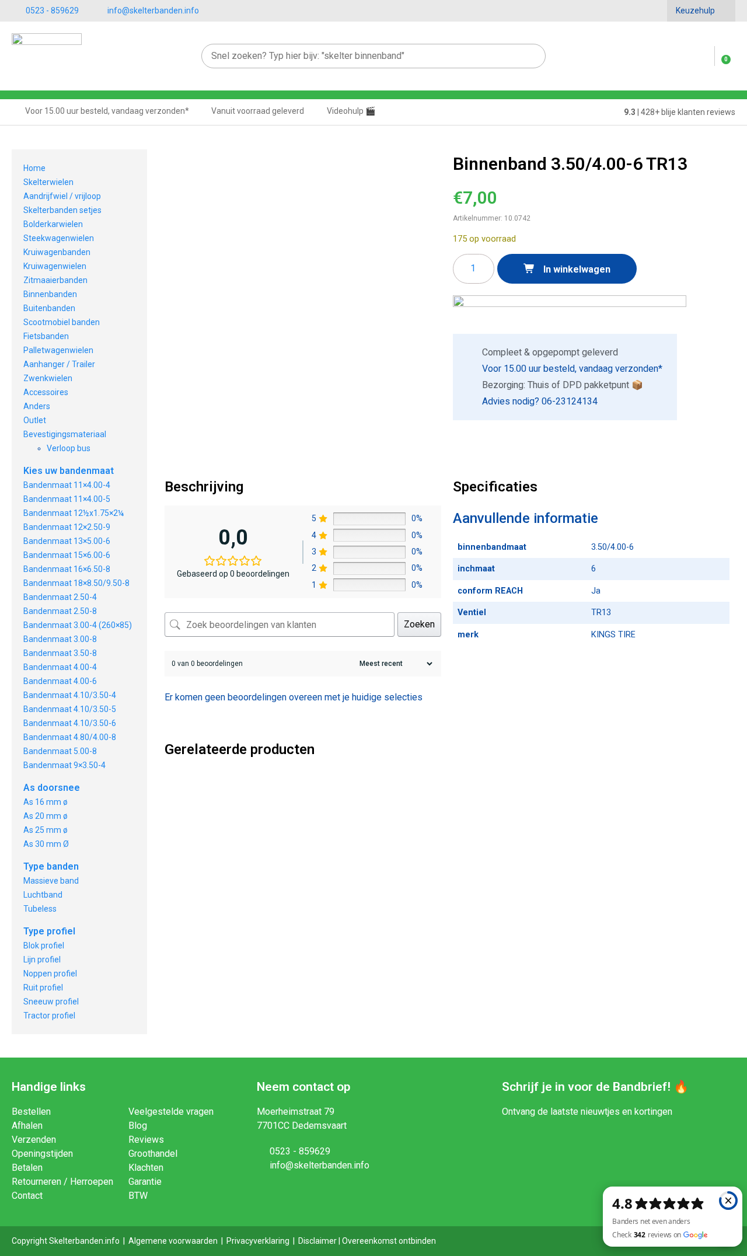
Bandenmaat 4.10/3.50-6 (69, 723)
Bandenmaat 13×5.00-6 (66, 541)
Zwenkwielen (47, 378)
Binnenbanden (50, 294)
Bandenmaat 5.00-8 (60, 751)
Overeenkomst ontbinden (389, 1240)
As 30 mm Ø (46, 844)
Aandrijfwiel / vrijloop (62, 196)
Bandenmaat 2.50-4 (60, 597)
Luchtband (42, 894)
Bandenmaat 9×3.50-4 (64, 765)
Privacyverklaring (257, 1240)
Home (34, 168)
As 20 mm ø (45, 816)
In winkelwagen (575, 269)
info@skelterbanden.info (153, 10)
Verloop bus (68, 448)
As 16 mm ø (45, 802)
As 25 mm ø (45, 830)
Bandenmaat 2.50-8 (60, 611)
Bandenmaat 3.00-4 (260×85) (77, 625)
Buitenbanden (49, 308)
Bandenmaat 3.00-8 (60, 639)
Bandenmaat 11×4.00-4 (66, 485)
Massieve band (51, 880)
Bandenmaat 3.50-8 (60, 653)
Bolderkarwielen (53, 224)
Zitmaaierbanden (55, 280)
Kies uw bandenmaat (68, 470)
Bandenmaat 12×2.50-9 (66, 527)
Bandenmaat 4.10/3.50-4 (69, 695)
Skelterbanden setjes (62, 210)
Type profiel (49, 931)
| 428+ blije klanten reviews (679, 112)
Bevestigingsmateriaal (64, 434)
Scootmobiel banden (61, 322)
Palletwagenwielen (58, 350)
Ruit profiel (43, 987)
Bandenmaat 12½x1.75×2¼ (73, 513)
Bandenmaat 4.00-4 (60, 667)
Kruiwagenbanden (56, 252)
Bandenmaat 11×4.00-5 (66, 499)
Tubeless (40, 908)
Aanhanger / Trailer (59, 364)
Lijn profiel (42, 959)
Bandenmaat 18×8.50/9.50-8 (76, 583)
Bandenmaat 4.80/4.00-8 (69, 737)
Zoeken (419, 624)
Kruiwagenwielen (54, 266)
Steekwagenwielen (58, 238)
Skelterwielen (48, 182)
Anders (36, 406)
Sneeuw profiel (51, 1001)
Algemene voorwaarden (173, 1240)
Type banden (51, 866)
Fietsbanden (46, 336)
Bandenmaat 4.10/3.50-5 (69, 709)
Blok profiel (43, 945)
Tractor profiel (49, 1015)
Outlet (34, 420)
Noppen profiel (50, 973)
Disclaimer (317, 1240)
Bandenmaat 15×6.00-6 (66, 555)
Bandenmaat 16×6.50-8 (66, 569)
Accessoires (45, 392)
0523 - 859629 (52, 10)
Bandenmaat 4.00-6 (60, 681)
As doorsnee (51, 787)
